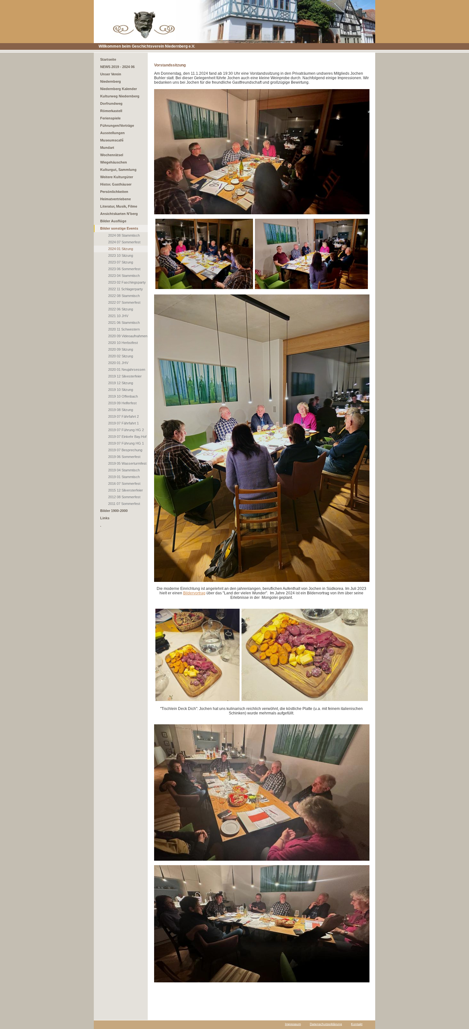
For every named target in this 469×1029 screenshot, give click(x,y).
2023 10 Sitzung (120, 255)
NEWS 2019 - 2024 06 (117, 67)
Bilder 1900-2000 (114, 511)
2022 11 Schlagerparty (125, 289)
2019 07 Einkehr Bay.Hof (127, 436)
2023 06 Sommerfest (124, 269)
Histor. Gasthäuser (115, 184)
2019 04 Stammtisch (124, 470)
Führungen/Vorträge (117, 125)
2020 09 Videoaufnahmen (127, 336)
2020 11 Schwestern (124, 329)
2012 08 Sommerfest (124, 497)
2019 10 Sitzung (120, 390)
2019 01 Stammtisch (124, 477)
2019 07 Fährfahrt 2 (123, 416)
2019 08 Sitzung (120, 410)
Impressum (293, 1024)
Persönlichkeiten (114, 192)
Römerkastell (111, 111)
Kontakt (356, 1024)
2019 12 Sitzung (120, 383)
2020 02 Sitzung (120, 356)
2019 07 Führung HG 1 (126, 443)
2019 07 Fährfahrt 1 (123, 423)
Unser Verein (110, 74)
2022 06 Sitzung (120, 309)
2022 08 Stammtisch (124, 296)
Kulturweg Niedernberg (119, 96)
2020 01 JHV (118, 363)
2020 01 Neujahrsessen (126, 369)
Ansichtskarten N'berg (119, 214)
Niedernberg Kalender (118, 89)
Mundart (107, 147)
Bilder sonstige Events (119, 228)
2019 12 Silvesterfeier (125, 376)
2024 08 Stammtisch (124, 235)
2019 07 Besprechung (125, 450)
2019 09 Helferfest (122, 403)
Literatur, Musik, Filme (118, 206)
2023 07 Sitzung (120, 262)
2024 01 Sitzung (120, 249)
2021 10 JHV (118, 316)
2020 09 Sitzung (120, 349)
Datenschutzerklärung (326, 1024)
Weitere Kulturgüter (116, 177)
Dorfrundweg (111, 103)
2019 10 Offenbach (123, 396)
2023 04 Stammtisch (124, 276)
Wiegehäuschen (113, 162)
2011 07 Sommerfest (124, 504)
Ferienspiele (110, 118)
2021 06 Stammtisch (124, 322)
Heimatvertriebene (115, 199)
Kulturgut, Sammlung (118, 170)
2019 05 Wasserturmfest (127, 463)
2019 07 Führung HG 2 (126, 430)
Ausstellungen (112, 133)
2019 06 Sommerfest (124, 457)
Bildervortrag (194, 593)
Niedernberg (110, 81)
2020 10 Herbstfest (123, 343)
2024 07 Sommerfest (124, 242)
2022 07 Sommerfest (124, 302)
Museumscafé (111, 140)
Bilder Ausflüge (113, 221)
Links (104, 518)
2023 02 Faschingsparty (127, 282)
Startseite (108, 59)
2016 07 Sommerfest (124, 483)
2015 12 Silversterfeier (125, 490)
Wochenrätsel (111, 155)
